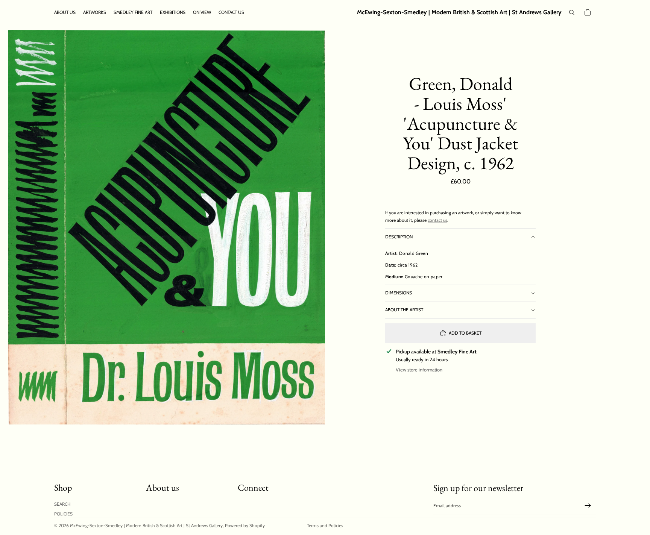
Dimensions (398, 293)
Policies (63, 514)
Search (62, 504)
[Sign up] (588, 506)
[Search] (571, 12)
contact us (437, 220)
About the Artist (404, 309)
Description (399, 236)
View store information (419, 370)
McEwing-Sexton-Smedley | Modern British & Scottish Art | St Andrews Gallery (146, 525)
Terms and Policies (325, 525)
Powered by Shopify (245, 525)
